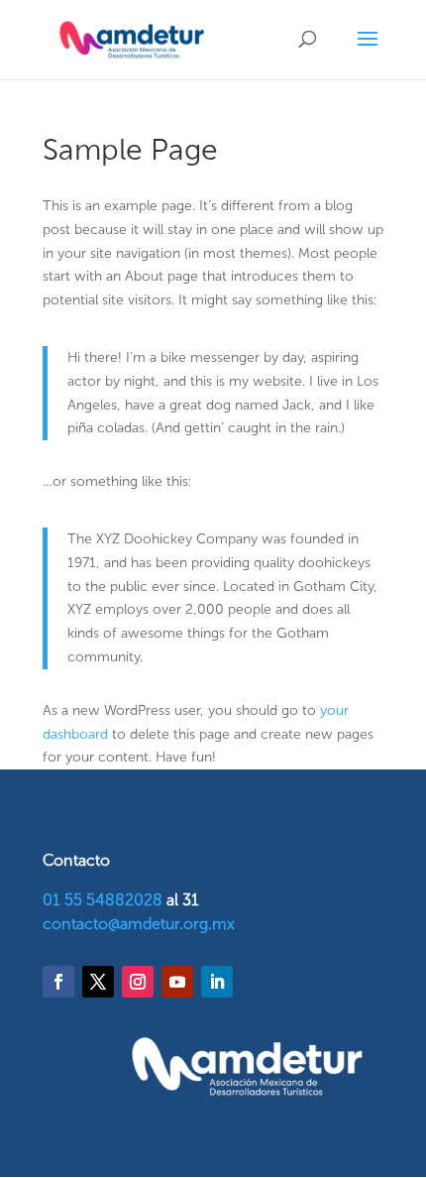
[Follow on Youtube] (177, 982)
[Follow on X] (98, 982)
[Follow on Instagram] (138, 982)
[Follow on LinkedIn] (217, 982)
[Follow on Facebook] (58, 982)
